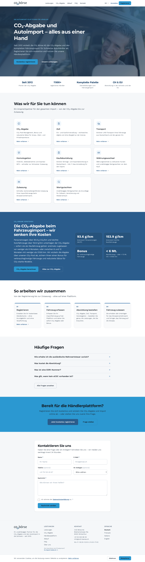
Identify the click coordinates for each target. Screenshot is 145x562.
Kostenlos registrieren (25, 62)
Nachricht (42, 478)
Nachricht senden (48, 506)
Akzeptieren (125, 558)
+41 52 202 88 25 (80, 537)
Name (40, 457)
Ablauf (69, 3)
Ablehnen (112, 558)
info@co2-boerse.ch (81, 539)
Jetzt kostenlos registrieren (63, 422)
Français (107, 533)
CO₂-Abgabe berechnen (26, 269)
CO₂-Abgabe (60, 3)
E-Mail (77, 457)
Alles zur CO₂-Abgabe (51, 269)
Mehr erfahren (22, 324)
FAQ (76, 3)
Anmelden (114, 3)
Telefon (44, 468)
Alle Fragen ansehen (45, 386)
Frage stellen (88, 422)
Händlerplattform (50, 536)
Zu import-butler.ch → (51, 550)
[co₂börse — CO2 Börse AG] (20, 3)
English (107, 539)
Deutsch (107, 530)
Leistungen (49, 3)
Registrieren (124, 3)
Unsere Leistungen (49, 62)
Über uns (47, 545)
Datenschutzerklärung (61, 499)
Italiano (107, 536)
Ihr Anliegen (82, 468)
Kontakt (83, 3)
